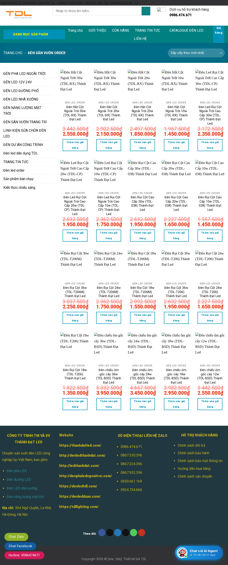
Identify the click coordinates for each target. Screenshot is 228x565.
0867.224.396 (131, 464)
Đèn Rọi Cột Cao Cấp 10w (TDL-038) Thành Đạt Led (210, 203)
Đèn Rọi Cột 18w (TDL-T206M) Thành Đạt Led (142, 292)
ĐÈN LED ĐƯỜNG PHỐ (21, 91)
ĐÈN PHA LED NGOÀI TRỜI (24, 74)
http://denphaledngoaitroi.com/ (85, 476)
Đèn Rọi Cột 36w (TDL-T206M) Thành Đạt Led (75, 292)
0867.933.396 (131, 472)
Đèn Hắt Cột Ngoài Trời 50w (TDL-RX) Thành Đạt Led (74, 113)
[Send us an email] (125, 532)
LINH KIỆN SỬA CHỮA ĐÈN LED (24, 133)
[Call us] (133, 532)
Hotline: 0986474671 (24, 555)
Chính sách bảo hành (193, 453)
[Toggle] (52, 73)
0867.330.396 (131, 455)
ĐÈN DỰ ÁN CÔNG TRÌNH (23, 145)
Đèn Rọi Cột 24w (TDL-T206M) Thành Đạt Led (109, 292)
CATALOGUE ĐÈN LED (186, 30)
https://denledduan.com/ (80, 496)
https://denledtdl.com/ (78, 486)
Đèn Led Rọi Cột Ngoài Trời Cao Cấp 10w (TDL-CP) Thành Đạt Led (108, 205)
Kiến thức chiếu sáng (19, 187)
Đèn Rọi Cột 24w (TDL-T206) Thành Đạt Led (210, 292)
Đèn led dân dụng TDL (20, 153)
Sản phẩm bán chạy (18, 179)
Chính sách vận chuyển (195, 476)
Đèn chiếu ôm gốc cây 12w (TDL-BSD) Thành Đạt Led (209, 376)
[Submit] (146, 11)
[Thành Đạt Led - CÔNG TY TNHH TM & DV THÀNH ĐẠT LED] (24, 16)
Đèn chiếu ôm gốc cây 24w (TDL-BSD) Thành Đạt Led (142, 376)
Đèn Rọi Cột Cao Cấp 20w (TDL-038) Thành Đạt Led (176, 203)
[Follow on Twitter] (117, 532)
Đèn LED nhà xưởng (22, 488)
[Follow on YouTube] (141, 532)
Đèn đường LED (19, 479)
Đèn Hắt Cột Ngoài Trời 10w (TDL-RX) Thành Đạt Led (176, 113)
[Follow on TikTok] (110, 532)
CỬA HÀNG (120, 30)
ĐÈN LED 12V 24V (17, 82)
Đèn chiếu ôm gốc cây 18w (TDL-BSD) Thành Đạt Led (176, 376)
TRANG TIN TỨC (147, 30)
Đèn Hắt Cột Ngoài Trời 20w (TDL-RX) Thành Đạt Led (142, 113)
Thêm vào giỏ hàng (75, 145)
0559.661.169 (131, 481)
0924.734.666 (131, 490)
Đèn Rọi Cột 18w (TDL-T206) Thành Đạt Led (75, 374)
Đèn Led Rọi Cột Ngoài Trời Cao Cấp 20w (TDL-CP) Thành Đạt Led (74, 205)
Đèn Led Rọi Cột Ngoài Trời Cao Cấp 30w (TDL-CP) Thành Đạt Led (210, 115)
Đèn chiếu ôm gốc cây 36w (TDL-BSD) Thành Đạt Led (108, 376)
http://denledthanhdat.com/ (82, 455)
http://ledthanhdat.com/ (79, 466)
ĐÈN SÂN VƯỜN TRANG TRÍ (25, 122)
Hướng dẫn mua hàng (194, 468)
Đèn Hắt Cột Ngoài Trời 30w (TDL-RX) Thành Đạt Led (108, 113)
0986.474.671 (131, 447)
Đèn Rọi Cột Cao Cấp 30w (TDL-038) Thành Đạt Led (142, 203)
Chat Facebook (20, 546)
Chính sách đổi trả (191, 445)
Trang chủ (75, 30)
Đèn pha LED (17, 471)
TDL (144, 559)
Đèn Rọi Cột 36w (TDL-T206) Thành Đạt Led (176, 292)
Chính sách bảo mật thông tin (200, 461)
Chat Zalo (16, 537)
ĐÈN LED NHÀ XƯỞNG (20, 99)
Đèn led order (13, 170)
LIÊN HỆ (140, 39)
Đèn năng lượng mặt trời (25, 497)
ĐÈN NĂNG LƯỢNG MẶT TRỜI (22, 110)
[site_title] (115, 559)
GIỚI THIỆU (97, 30)
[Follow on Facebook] (102, 532)
